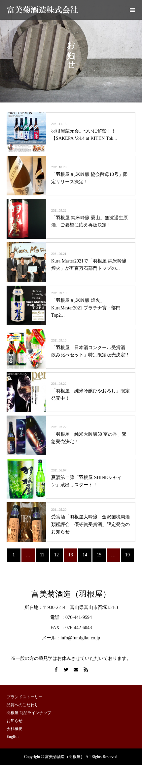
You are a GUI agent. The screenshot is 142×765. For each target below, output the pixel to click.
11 (42, 554)
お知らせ (14, 720)
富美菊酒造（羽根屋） (71, 594)
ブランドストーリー (24, 697)
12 (56, 554)
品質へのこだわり (22, 705)
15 (99, 554)
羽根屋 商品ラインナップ (29, 712)
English (12, 736)
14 (85, 554)
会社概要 (14, 728)
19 (127, 554)
